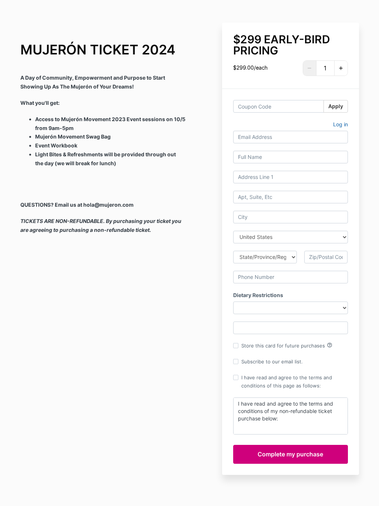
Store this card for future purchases (286, 345)
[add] (341, 68)
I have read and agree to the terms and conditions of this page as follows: (286, 381)
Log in (340, 124)
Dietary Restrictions (258, 295)
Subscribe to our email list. (272, 361)
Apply (335, 106)
